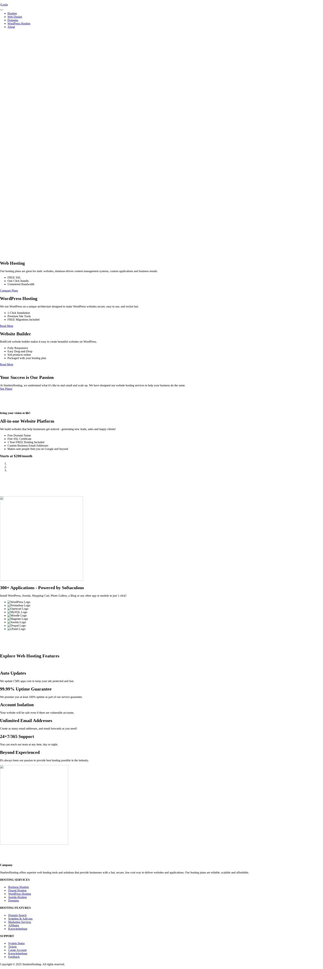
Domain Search (17, 915)
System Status (16, 943)
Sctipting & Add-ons (20, 918)
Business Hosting (18, 887)
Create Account (17, 950)
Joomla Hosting (17, 897)
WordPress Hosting (18, 23)
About (11, 26)
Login (4, 4)
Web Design (14, 16)
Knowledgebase (17, 928)
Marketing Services (19, 921)
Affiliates (13, 925)
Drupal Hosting (17, 890)
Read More (6, 325)
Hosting (12, 13)
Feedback (14, 956)
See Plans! (6, 388)
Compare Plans (9, 290)
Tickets (12, 946)
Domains (12, 20)
